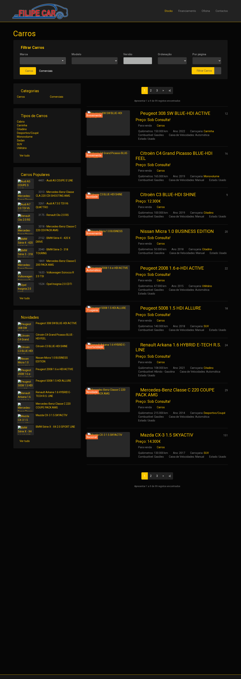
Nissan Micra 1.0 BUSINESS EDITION (177, 231)
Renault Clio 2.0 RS (58, 214)
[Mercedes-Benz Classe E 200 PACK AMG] (25, 264)
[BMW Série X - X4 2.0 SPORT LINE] (25, 430)
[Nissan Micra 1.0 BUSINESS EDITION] (108, 241)
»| (170, 90)
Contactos (222, 10)
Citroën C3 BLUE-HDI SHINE (168, 194)
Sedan (21, 140)
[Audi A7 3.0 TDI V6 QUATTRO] (25, 207)
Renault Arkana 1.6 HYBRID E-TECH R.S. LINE (178, 347)
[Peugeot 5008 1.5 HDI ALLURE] (108, 317)
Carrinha (209, 131)
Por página (199, 54)
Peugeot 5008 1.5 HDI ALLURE (170, 308)
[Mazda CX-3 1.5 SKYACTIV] (108, 444)
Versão (127, 54)
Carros (29, 70)
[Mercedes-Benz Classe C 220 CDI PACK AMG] (25, 230)
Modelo (76, 54)
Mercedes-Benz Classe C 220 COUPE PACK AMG (175, 392)
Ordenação (165, 54)
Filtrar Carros (32, 47)
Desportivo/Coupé (214, 412)
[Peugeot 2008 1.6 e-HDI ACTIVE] (108, 277)
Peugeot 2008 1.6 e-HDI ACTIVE (172, 268)
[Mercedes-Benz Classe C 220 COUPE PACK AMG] (108, 399)
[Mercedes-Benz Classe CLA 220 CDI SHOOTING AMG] (25, 195)
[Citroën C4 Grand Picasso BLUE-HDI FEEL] (108, 163)
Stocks (169, 10)
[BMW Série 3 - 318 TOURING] (25, 253)
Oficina (206, 10)
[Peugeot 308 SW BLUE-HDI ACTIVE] (108, 123)
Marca (24, 54)
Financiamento (187, 10)
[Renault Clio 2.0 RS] (25, 218)
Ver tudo (25, 155)
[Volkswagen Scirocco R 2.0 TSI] (25, 276)
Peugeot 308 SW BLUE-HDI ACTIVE (175, 113)
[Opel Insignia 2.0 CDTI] (25, 287)
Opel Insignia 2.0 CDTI (59, 283)
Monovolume (211, 176)
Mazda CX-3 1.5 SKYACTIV (166, 435)
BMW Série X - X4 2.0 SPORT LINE (55, 426)
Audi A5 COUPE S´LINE (60, 180)
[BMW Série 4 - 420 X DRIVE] (25, 241)
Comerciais (46, 70)
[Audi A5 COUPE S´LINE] (25, 184)
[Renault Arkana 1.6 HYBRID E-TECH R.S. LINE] (108, 354)
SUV (206, 326)
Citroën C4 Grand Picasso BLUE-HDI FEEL (174, 156)
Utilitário (207, 286)
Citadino (209, 212)
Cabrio (21, 121)
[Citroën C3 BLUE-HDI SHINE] (108, 204)
